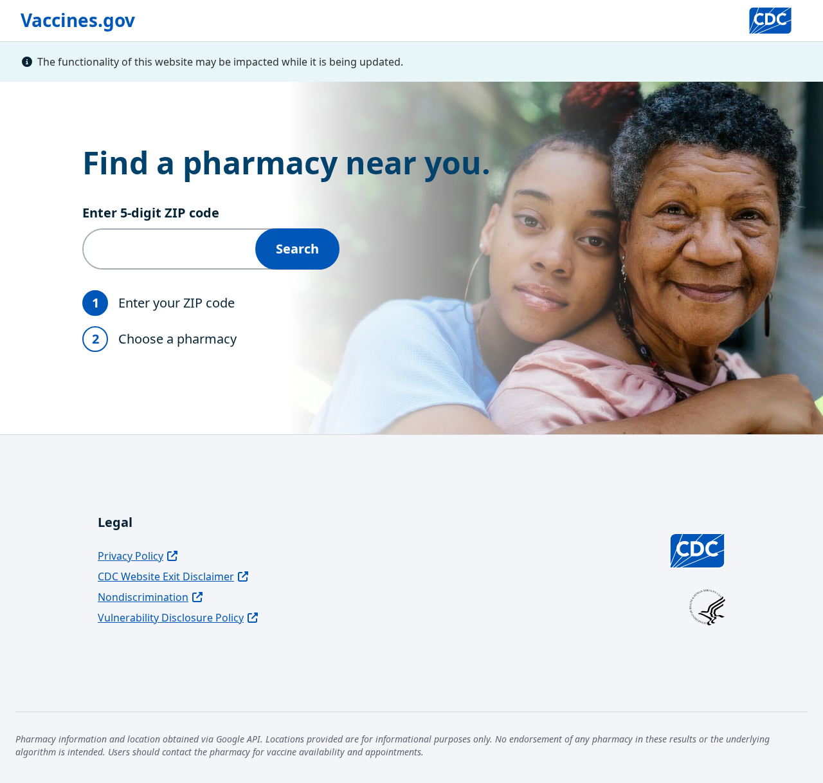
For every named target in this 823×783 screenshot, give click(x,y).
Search (297, 248)
